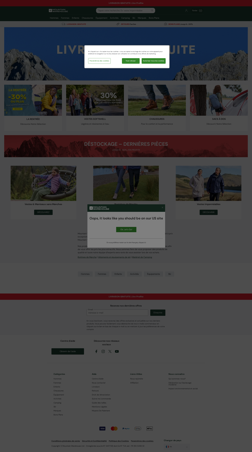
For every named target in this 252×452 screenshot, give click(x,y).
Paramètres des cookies (99, 61)
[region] (127, 56)
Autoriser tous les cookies (153, 61)
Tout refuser (131, 61)
